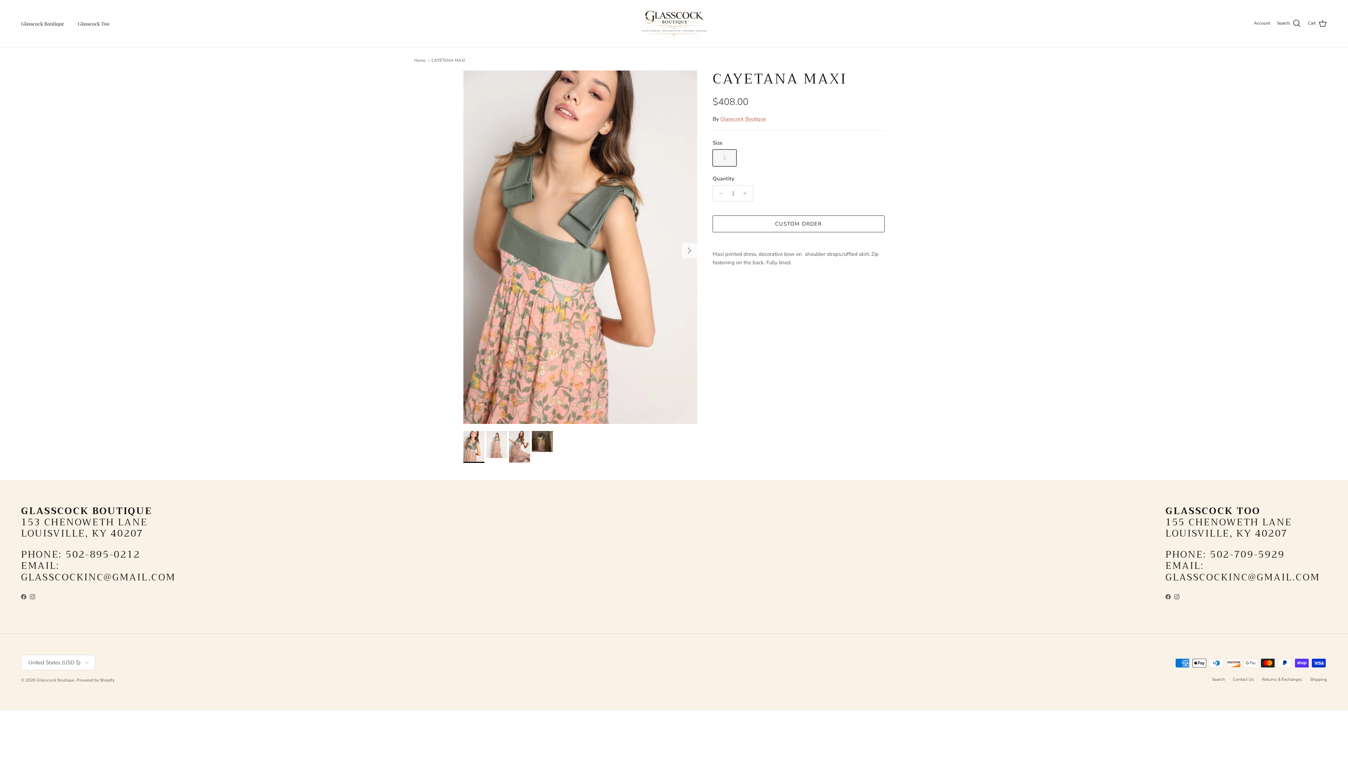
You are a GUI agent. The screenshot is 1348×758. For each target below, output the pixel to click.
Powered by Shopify (95, 680)
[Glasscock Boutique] (674, 23)
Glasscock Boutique (42, 23)
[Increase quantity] (747, 193)
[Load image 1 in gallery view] (580, 247)
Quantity (723, 178)
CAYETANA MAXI (448, 60)
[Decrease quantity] (719, 193)
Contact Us (1243, 679)
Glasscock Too (94, 23)
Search (1218, 679)
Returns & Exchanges (1282, 679)
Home (419, 60)
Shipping (1318, 679)
